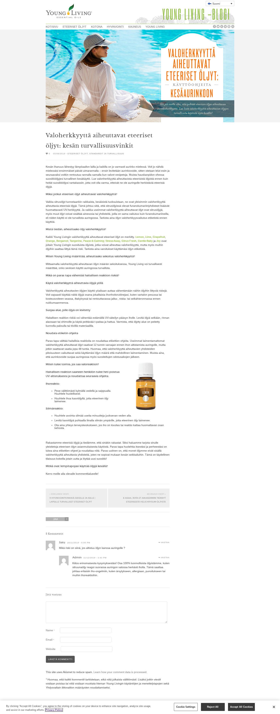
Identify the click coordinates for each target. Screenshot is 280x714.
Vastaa (165, 542)
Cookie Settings (185, 706)
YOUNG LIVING (155, 26)
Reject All (212, 706)
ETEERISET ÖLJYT (74, 26)
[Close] (274, 707)
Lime (148, 236)
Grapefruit (159, 236)
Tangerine (76, 240)
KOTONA (96, 26)
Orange (50, 240)
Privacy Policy (54, 709)
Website (50, 648)
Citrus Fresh (129, 240)
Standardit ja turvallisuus (106, 154)
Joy (158, 240)
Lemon (139, 236)
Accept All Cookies (241, 706)
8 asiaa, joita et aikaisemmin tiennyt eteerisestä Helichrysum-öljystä (144, 498)
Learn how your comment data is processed (120, 672)
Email (50, 639)
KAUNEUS (134, 26)
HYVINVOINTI (115, 26)
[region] (140, 707)
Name (50, 630)
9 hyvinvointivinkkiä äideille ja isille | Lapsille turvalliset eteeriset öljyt (72, 498)
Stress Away (113, 240)
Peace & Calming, (94, 240)
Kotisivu (52, 26)
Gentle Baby (145, 240)
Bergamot (62, 240)
